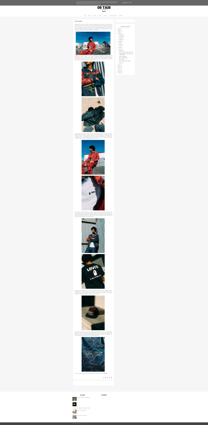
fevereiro (121, 50)
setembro (121, 39)
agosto (120, 41)
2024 (119, 28)
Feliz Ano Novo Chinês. (123, 57)
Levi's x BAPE (121, 59)
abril (120, 47)
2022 (119, 31)
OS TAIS (82, 423)
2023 (119, 30)
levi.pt (105, 373)
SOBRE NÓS (89, 15)
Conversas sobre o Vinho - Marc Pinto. (126, 52)
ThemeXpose (132, 423)
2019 (119, 66)
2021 (119, 33)
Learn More (125, 2)
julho (120, 42)
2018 (119, 68)
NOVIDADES (120, 15)
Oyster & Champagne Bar (81, 410)
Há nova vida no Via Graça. (82, 415)
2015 (119, 72)
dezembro (121, 34)
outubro (120, 38)
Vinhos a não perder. (123, 56)
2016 (119, 71)
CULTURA (99, 15)
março (120, 49)
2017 (119, 69)
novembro (121, 36)
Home (85, 15)
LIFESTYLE (105, 15)
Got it (130, 2)
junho (120, 44)
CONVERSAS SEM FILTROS (113, 15)
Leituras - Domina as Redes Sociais (83, 397)
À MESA (95, 15)
